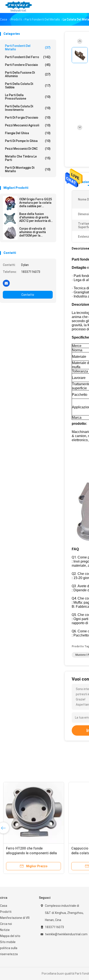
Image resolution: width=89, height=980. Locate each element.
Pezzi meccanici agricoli (28, 125)
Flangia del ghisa (28, 133)
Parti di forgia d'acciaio (28, 117)
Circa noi (6, 924)
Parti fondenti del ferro (28, 57)
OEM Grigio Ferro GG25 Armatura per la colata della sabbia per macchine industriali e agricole (35, 202)
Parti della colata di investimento (28, 108)
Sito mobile (8, 942)
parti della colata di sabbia (28, 85)
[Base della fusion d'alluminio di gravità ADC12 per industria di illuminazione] (10, 218)
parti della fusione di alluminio (28, 74)
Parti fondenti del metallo (28, 47)
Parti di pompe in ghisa (28, 141)
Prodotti (5, 911)
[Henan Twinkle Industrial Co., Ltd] (19, 6)
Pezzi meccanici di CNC (28, 148)
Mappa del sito (10, 936)
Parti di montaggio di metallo (28, 169)
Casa (3, 905)
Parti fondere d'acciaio (28, 65)
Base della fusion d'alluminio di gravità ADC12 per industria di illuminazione (35, 217)
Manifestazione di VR (15, 918)
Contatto (27, 294)
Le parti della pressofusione (28, 96)
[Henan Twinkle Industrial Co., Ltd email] (6, 283)
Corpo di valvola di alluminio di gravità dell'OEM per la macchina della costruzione (32, 232)
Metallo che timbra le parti (28, 158)
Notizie (5, 930)
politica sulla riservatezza (9, 951)
